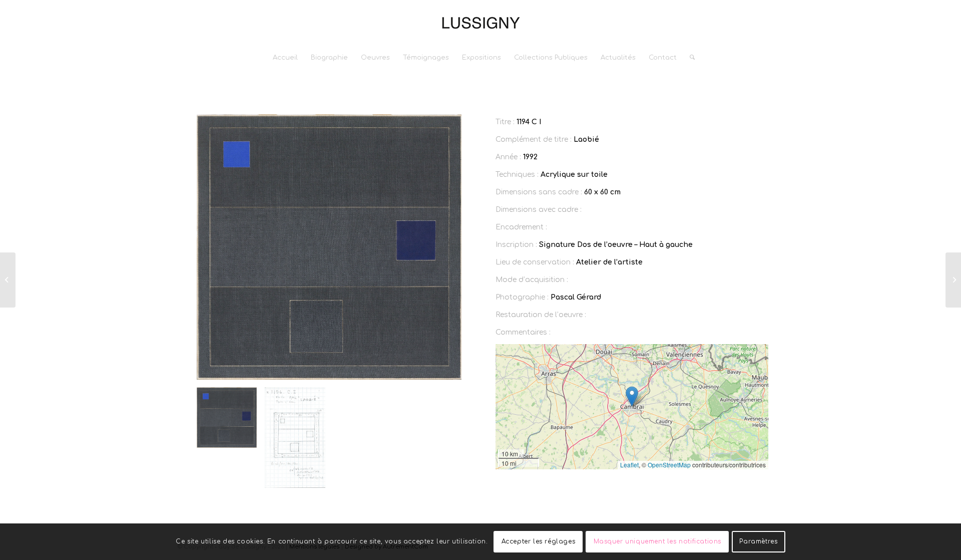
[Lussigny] (480, 22)
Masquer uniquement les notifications (658, 541)
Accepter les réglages (539, 541)
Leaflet (629, 464)
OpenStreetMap (669, 464)
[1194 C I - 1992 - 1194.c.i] (295, 437)
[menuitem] (285, 57)
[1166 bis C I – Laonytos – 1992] (8, 280)
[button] (632, 396)
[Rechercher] (689, 57)
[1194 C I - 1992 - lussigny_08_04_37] (329, 247)
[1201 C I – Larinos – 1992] (953, 280)
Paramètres (758, 541)
